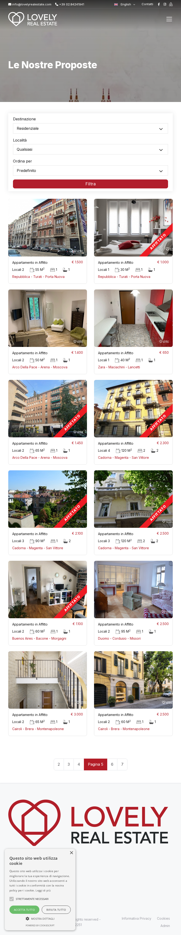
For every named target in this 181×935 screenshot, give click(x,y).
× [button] (71, 853)
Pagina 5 (95, 764)
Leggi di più (43, 890)
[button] (40, 918)
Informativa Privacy (136, 918)
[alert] (40, 889)
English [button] (126, 4)
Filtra (90, 183)
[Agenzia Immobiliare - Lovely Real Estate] (32, 19)
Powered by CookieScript (40, 925)
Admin (165, 926)
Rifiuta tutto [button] (56, 909)
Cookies (163, 918)
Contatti (147, 4)
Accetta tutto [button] (24, 909)
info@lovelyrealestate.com (31, 4)
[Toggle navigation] (169, 19)
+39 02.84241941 (71, 4)
